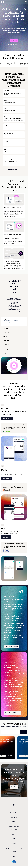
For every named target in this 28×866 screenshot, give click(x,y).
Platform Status (14, 829)
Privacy (14, 856)
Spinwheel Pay (14, 817)
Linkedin (14, 840)
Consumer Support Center (14, 826)
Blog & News (14, 831)
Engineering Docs (14, 824)
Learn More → (5, 324)
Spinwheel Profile (14, 814)
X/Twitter (14, 843)
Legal (14, 853)
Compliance (14, 851)
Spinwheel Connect (14, 812)
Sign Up (23, 732)
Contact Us (14, 834)
